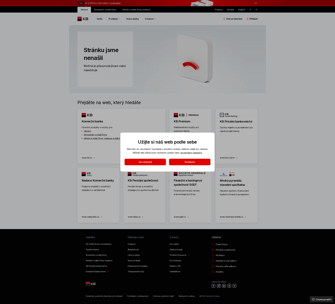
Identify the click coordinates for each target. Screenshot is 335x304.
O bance (149, 19)
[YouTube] (234, 286)
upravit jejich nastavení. (191, 152)
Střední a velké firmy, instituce (136, 9)
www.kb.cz (87, 157)
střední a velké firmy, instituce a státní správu (105, 138)
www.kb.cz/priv (227, 157)
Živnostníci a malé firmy (105, 9)
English (241, 9)
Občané (84, 9)
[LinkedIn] (224, 286)
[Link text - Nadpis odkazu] (91, 284)
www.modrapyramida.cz (232, 216)
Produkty (113, 19)
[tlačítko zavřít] (255, 3)
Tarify (99, 19)
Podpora (219, 9)
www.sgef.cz (180, 216)
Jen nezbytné (145, 162)
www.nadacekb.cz (91, 216)
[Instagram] (219, 286)
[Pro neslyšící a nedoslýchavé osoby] (250, 10)
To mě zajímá (115, 3)
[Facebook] (213, 286)
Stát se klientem (234, 19)
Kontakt (230, 9)
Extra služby (133, 19)
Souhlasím (190, 162)
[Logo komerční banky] (83, 19)
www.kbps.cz (134, 216)
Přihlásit (254, 19)
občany (87, 131)
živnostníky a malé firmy (95, 134)
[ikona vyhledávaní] (256, 10)
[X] (229, 286)
